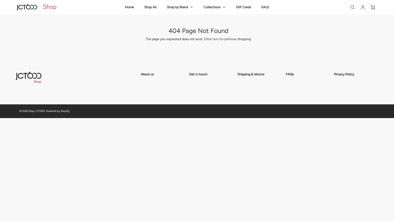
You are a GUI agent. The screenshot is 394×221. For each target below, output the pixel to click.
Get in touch (198, 74)
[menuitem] (129, 7)
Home (129, 7)
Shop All (150, 7)
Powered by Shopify (58, 111)
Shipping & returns (250, 74)
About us (147, 74)
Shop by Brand (177, 7)
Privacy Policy (344, 74)
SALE (265, 7)
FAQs (290, 74)
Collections (212, 7)
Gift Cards (243, 7)
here (215, 39)
